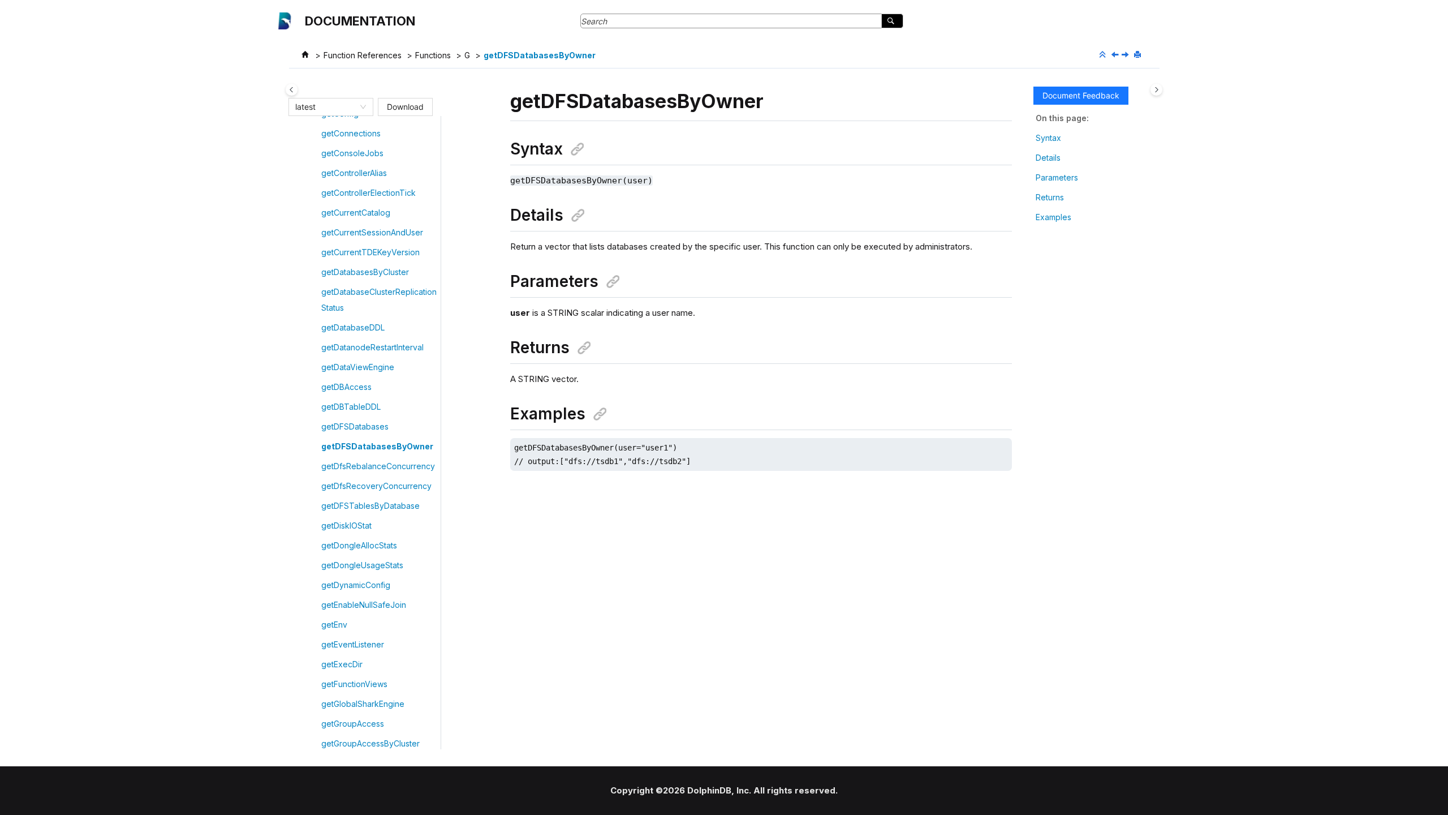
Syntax (1048, 138)
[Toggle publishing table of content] (292, 90)
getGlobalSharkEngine (362, 704)
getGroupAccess (352, 723)
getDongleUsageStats (362, 565)
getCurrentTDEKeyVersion (370, 252)
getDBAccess (346, 387)
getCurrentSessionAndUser (372, 232)
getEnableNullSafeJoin (363, 605)
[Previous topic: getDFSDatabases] (1116, 55)
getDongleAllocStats (359, 545)
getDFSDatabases (355, 426)
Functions (433, 55)
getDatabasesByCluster (365, 272)
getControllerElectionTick (368, 193)
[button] (316, 133)
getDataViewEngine (357, 367)
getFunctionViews (354, 684)
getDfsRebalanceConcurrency (378, 466)
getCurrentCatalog (355, 212)
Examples (1053, 217)
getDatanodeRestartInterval (372, 347)
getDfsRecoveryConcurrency (376, 486)
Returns (1050, 197)
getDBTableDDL (351, 406)
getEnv (334, 624)
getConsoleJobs (352, 153)
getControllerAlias (354, 173)
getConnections (351, 133)
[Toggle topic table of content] (1156, 90)
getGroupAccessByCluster (370, 743)
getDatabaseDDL (353, 327)
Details (1048, 157)
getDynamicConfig (355, 585)
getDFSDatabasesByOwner (540, 55)
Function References (363, 55)
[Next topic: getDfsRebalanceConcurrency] (1126, 55)
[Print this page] (1139, 55)
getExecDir (342, 664)
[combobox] (325, 107)
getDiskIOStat (346, 525)
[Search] (892, 21)
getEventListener (352, 644)
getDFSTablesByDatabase (370, 506)
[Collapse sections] (1103, 55)
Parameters (1057, 177)
